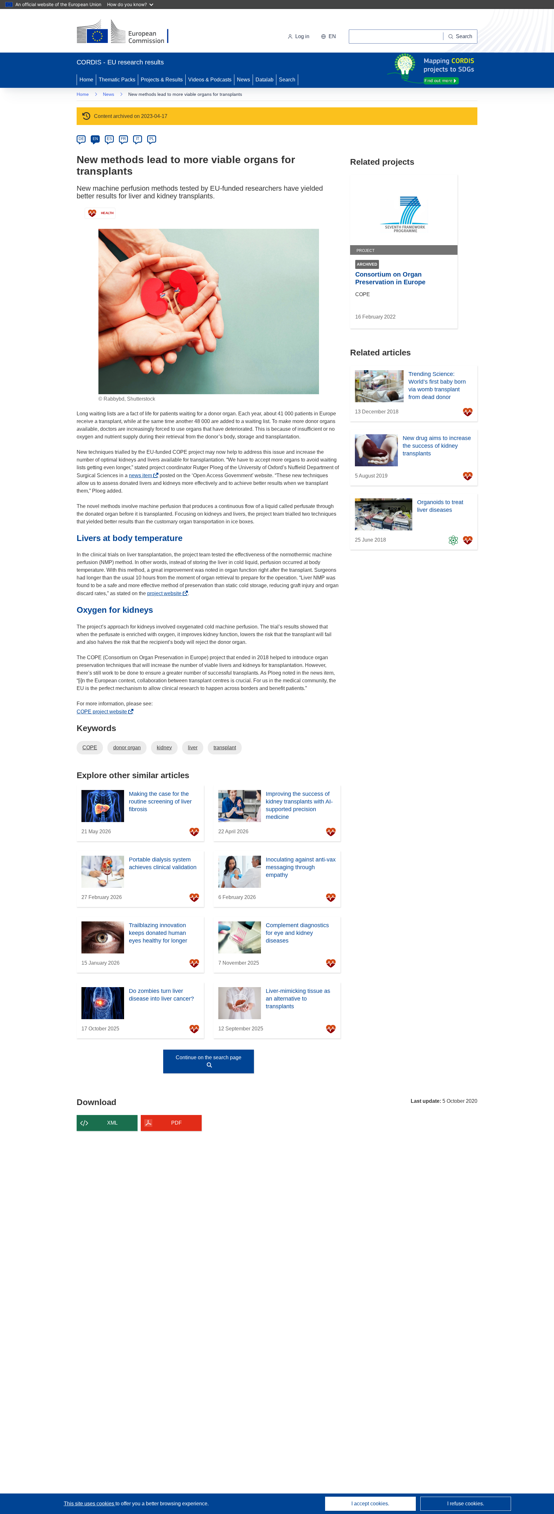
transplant (225, 747)
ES (109, 139)
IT (137, 139)
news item (142, 475)
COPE (89, 747)
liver (192, 747)
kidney (164, 747)
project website (166, 593)
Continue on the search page (208, 1057)
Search (287, 79)
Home (86, 79)
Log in (302, 36)
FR (123, 139)
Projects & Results (162, 79)
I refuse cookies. (465, 1503)
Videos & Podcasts (209, 79)
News (243, 79)
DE (81, 139)
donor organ (127, 747)
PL (151, 139)
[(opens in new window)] (128, 32)
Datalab (264, 79)
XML (112, 1123)
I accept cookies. (370, 1503)
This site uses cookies (89, 1503)
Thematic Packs (117, 79)
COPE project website (103, 711)
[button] (328, 36)
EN (95, 139)
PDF (176, 1123)
